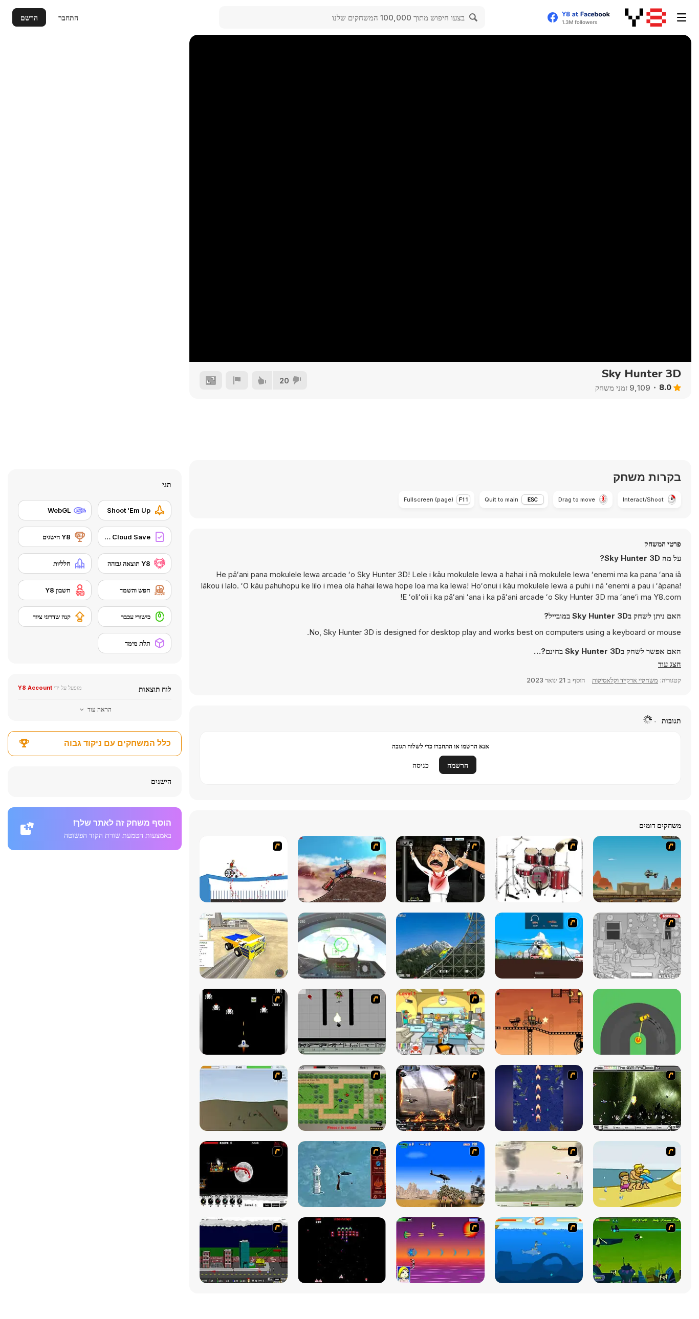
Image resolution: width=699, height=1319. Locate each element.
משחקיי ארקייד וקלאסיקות (625, 680)
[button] (669, 664)
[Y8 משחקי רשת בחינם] (645, 17)
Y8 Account (35, 687)
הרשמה (457, 765)
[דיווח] (237, 380)
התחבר (68, 17)
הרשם (29, 17)
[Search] (474, 17)
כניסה (420, 765)
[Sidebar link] (681, 17)
